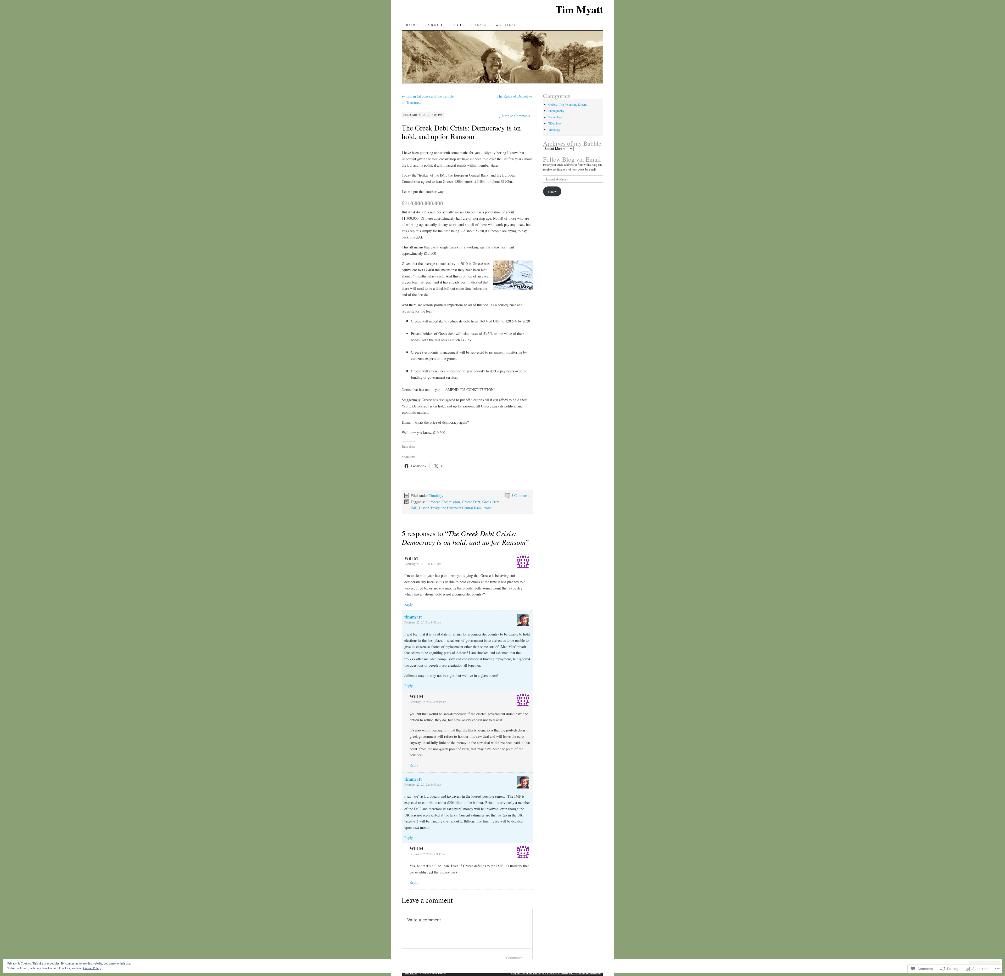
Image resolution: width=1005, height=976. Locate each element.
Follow (552, 191)
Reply (408, 604)
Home (412, 24)
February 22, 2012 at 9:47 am (428, 854)
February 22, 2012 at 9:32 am (422, 622)
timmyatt (413, 617)
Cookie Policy (92, 968)
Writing (505, 24)
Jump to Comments (514, 115)
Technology (555, 117)
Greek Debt (490, 501)
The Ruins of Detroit (515, 96)
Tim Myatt (579, 9)
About (435, 24)
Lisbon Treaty (429, 507)
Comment (514, 958)
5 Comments (520, 495)
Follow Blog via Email (572, 159)
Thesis (479, 24)
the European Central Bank (462, 507)
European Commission (443, 501)
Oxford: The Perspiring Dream (567, 104)
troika (488, 507)
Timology (436, 495)
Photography (556, 111)
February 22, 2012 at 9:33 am (422, 784)
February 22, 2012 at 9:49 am (428, 702)
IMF (414, 507)
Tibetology (555, 123)
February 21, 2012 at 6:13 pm (422, 563)
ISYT (456, 24)
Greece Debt (471, 501)
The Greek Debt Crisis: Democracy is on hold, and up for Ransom (461, 132)
